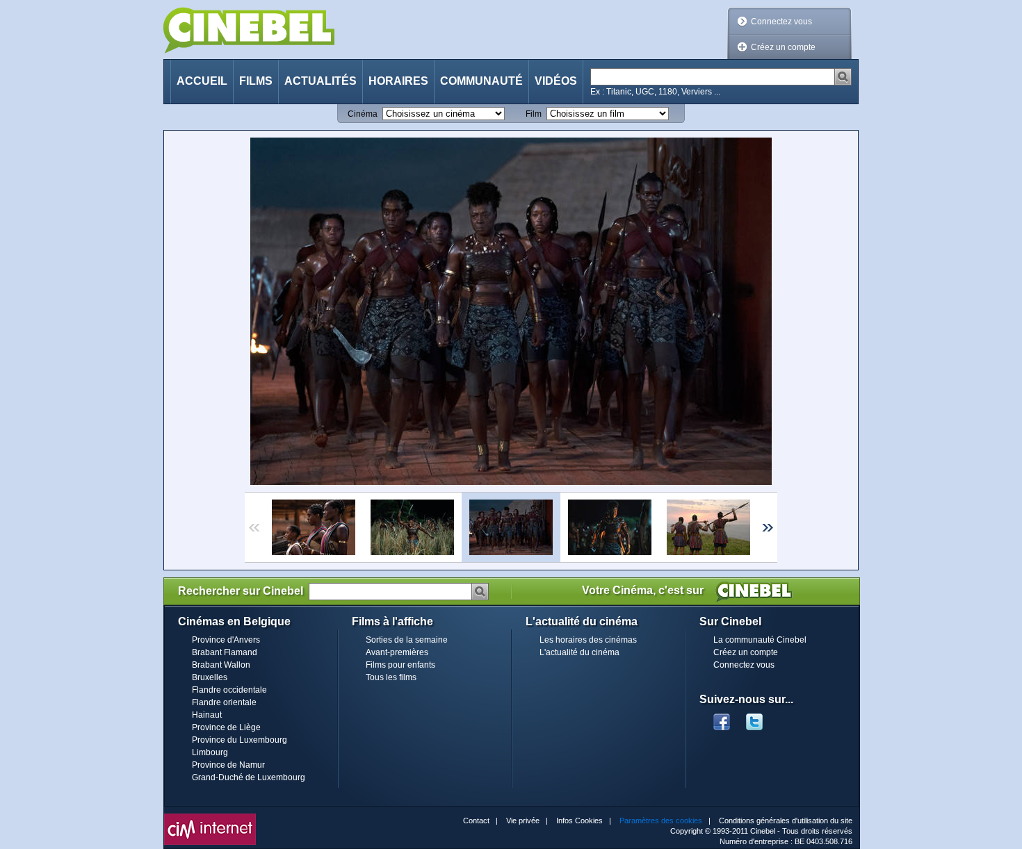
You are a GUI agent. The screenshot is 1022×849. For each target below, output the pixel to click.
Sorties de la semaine (407, 640)
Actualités (320, 81)
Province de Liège (226, 727)
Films (256, 81)
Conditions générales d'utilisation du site (785, 820)
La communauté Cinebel (759, 640)
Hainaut (207, 715)
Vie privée (523, 820)
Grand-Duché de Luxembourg (248, 777)
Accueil (202, 81)
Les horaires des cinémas (588, 640)
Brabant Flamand (224, 652)
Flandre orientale (224, 702)
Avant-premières (397, 652)
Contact (476, 820)
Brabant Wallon (221, 665)
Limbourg (210, 752)
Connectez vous (781, 21)
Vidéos (556, 81)
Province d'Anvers (226, 640)
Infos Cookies (579, 820)
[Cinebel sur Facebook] (721, 718)
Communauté (481, 81)
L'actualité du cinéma (579, 652)
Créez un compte (783, 47)
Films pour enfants (400, 665)
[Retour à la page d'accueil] (248, 30)
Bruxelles (209, 677)
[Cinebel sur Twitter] (761, 718)
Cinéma (363, 114)
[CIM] (210, 817)
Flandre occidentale (229, 690)
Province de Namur (228, 765)
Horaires (398, 81)
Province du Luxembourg (239, 740)
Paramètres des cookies (660, 820)
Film (534, 114)
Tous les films (391, 677)
